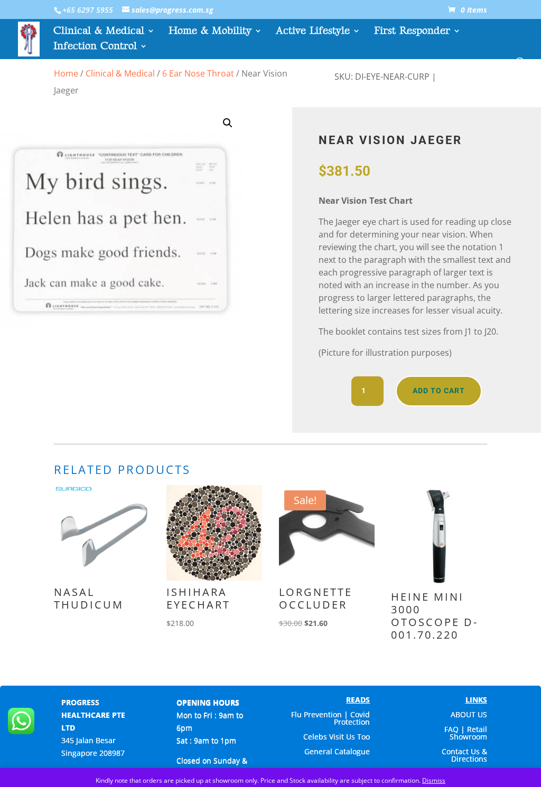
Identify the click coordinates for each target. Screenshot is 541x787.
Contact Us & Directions (464, 755)
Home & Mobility (210, 32)
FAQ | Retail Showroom (465, 733)
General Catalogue (337, 751)
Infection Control (95, 47)
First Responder (412, 32)
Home (66, 73)
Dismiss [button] (433, 780)
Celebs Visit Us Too (336, 737)
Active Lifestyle (313, 32)
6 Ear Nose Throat (198, 73)
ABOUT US (469, 714)
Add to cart (439, 390)
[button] (227, 122)
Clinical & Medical (98, 32)
